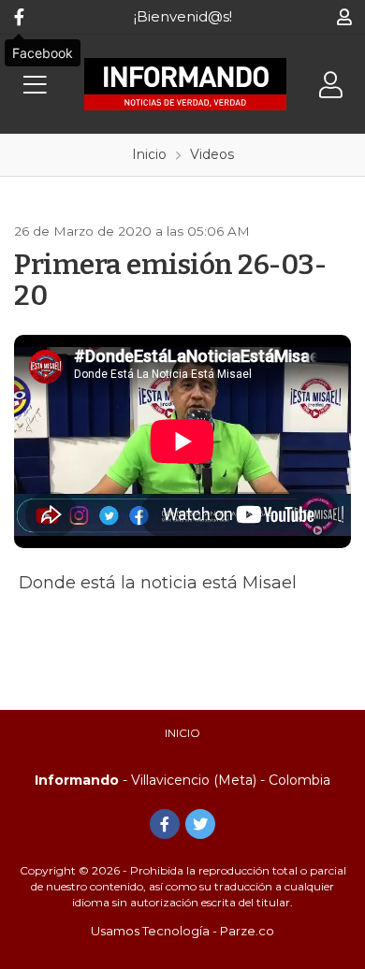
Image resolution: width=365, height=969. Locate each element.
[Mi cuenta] (344, 17)
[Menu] (34, 84)
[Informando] (185, 84)
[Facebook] (18, 17)
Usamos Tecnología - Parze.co (182, 930)
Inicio (182, 733)
